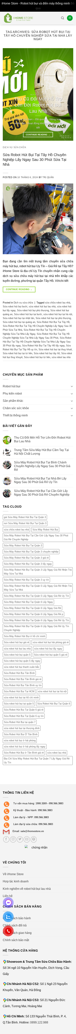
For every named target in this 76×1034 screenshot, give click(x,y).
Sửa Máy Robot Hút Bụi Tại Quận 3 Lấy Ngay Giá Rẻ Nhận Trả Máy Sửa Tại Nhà (38, 571)
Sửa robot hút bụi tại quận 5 (19, 703)
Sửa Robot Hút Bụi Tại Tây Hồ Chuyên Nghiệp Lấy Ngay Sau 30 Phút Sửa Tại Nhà (34, 159)
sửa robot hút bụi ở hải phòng (20, 740)
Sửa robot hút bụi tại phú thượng (53, 318)
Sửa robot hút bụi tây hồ (47, 353)
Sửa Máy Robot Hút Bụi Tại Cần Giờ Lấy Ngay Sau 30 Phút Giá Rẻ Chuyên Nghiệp (41, 492)
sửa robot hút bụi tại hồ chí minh (21, 697)
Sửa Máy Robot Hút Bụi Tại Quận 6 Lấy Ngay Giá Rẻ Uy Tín (36, 620)
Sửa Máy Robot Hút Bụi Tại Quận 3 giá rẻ (26, 557)
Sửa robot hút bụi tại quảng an (19, 322)
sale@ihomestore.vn (32, 831)
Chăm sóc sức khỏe (16, 408)
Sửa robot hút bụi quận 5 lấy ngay (22, 660)
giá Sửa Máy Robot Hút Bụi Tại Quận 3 (25, 517)
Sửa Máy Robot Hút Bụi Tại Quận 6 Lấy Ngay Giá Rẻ (32, 608)
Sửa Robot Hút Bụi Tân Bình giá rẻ (22, 679)
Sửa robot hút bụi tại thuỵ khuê (55, 349)
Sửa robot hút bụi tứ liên (37, 357)
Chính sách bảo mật (16, 940)
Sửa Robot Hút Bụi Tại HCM (19, 691)
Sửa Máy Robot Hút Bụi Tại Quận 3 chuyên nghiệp (31, 551)
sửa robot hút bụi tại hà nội (57, 314)
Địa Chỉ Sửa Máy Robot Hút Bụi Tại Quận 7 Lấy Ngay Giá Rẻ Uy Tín (37, 760)
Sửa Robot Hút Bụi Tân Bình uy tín (23, 685)
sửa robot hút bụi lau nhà (42, 306)
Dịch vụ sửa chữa (14, 147)
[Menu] (70, 18)
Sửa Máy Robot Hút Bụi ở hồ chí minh (24, 636)
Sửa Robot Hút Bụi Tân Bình (19, 673)
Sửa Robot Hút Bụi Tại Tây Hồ (53, 322)
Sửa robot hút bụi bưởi (15, 306)
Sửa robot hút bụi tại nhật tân (18, 318)
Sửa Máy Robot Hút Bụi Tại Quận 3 (23, 545)
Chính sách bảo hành (17, 918)
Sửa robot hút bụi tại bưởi (28, 314)
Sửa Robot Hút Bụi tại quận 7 (19, 722)
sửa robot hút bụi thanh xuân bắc (21, 667)
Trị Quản (48, 177)
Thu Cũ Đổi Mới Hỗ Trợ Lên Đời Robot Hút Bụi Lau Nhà (42, 439)
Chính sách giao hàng (17, 932)
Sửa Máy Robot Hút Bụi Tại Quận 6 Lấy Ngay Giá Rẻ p (33, 614)
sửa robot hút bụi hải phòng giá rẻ (51, 642)
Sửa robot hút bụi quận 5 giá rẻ (50, 654)
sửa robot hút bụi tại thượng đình (21, 728)
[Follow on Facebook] (6, 839)
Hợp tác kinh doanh (16, 881)
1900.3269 (41, 803)
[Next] (67, 94)
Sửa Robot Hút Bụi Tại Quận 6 (53, 703)
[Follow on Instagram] (13, 839)
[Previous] (9, 94)
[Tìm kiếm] (62, 18)
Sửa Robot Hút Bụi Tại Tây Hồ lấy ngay (43, 345)
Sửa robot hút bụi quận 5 (17, 654)
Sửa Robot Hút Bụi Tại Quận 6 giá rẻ (23, 710)
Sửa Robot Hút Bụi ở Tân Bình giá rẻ (24, 752)
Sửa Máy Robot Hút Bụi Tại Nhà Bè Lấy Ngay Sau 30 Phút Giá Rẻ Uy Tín (40, 480)
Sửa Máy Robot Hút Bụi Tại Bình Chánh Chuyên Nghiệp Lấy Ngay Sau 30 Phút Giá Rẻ (42, 466)
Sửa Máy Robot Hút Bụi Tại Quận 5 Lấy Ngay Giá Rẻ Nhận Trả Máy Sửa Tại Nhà (38, 587)
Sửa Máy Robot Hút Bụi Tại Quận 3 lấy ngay (28, 563)
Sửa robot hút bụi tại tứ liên (17, 353)
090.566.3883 (56, 803)
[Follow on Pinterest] (34, 839)
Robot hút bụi (11, 386)
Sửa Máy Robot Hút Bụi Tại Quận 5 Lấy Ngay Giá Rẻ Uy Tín (36, 595)
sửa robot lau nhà (61, 357)
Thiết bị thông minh (15, 415)
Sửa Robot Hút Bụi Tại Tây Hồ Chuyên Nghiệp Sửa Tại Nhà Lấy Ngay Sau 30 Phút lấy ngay (37, 341)
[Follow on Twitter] (20, 839)
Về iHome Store (13, 874)
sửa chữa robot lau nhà (57, 302)
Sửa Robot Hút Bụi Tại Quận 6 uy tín (24, 716)
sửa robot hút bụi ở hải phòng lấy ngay (24, 746)
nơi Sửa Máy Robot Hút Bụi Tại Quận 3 (25, 523)
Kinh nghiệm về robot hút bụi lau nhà (27, 888)
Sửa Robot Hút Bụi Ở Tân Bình (20, 734)
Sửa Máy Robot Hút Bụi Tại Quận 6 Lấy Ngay (28, 602)
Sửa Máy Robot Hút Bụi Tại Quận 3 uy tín (26, 580)
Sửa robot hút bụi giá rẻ (16, 642)
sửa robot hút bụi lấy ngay (48, 648)
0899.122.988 (39, 1022)
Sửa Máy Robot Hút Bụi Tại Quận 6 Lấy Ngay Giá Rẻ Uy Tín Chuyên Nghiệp (36, 628)
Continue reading (38, 134)
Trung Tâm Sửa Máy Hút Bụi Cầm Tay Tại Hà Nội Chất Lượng (41, 451)
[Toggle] (71, 386)
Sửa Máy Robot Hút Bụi (45, 529)
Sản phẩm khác (13, 400)
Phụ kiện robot (12, 393)
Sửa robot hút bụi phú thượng (33, 310)
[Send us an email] (27, 839)
